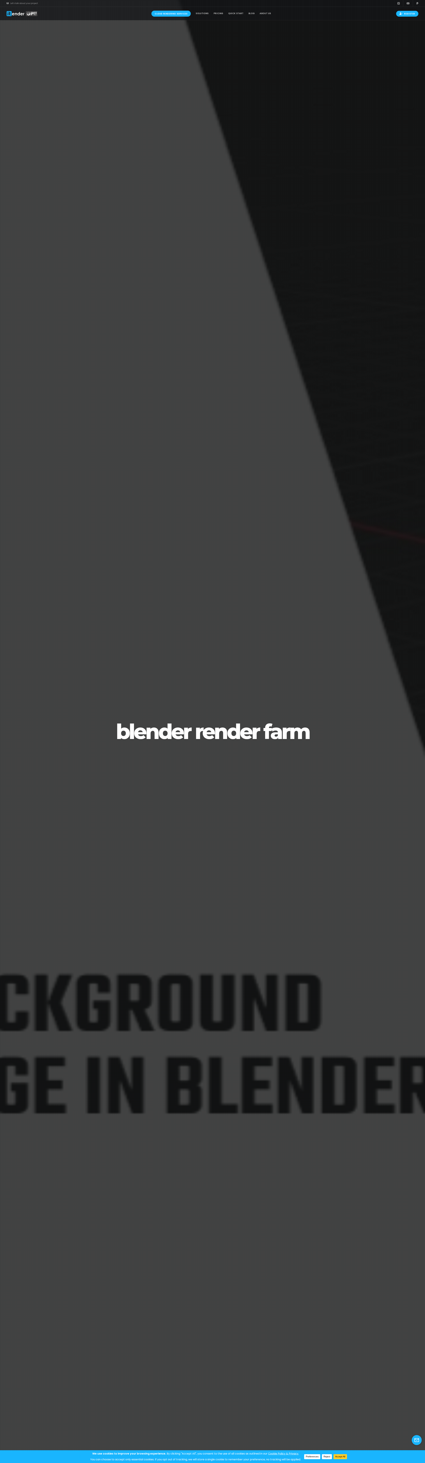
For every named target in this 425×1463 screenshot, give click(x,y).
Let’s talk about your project (24, 3)
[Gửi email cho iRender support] (417, 1440)
